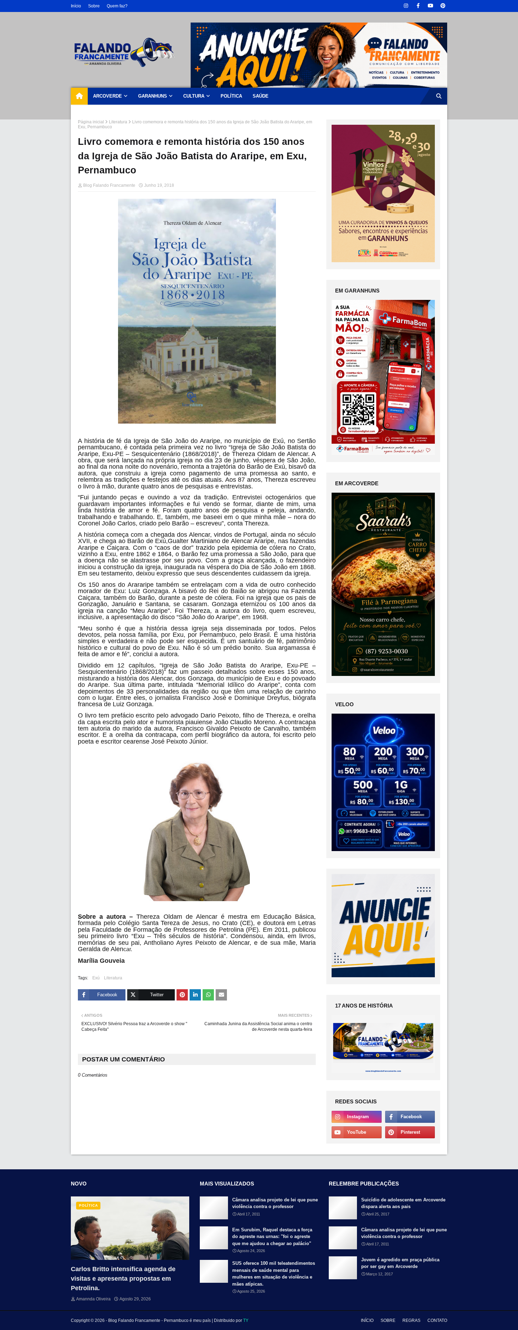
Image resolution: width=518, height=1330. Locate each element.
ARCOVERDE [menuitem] (107, 96)
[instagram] (405, 5)
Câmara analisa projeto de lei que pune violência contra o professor (275, 1203)
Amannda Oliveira (93, 1299)
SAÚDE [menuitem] (261, 96)
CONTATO (437, 1320)
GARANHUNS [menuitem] (152, 96)
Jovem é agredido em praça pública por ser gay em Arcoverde (400, 1263)
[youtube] (430, 5)
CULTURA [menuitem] (193, 96)
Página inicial (91, 121)
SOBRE (388, 1320)
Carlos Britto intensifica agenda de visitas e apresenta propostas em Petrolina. (123, 1279)
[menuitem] (79, 96)
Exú (96, 977)
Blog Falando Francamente (109, 185)
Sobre (94, 6)
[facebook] (418, 5)
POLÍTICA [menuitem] (231, 96)
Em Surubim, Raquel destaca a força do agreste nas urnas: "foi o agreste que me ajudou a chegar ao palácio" (272, 1236)
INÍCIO (367, 1320)
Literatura (118, 121)
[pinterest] (442, 5)
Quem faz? (117, 6)
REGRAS (411, 1320)
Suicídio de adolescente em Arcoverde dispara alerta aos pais (403, 1203)
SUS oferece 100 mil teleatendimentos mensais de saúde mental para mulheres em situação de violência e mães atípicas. (273, 1274)
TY (245, 1320)
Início (76, 6)
